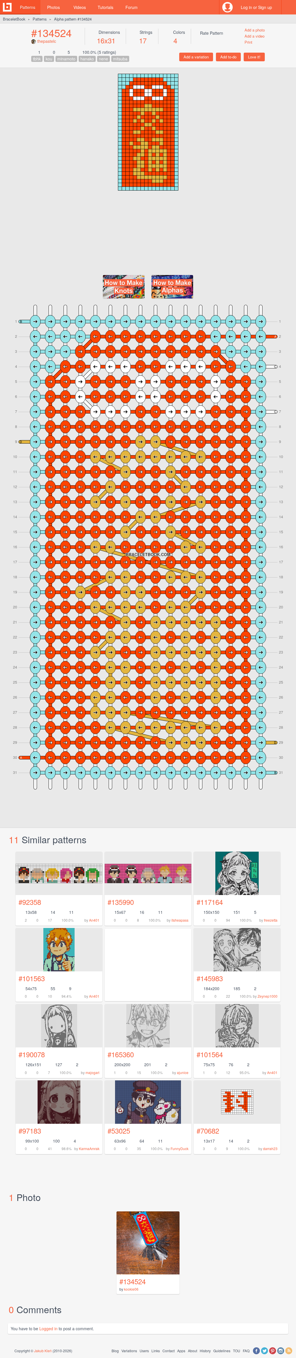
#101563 (31, 978)
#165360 (121, 1054)
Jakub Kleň (43, 1350)
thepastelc (46, 41)
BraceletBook (14, 19)
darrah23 (270, 1148)
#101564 (210, 1054)
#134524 (51, 32)
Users (144, 1350)
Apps (181, 1350)
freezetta (271, 920)
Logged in (48, 1328)
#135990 (121, 902)
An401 (94, 920)
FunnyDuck (179, 1148)
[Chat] (289, 7)
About (192, 1350)
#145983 (210, 978)
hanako (87, 59)
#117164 (210, 902)
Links (155, 1350)
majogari (92, 1072)
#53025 (119, 1130)
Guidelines (221, 1350)
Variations (129, 1350)
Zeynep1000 (268, 996)
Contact (168, 1350)
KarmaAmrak (89, 1148)
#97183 (29, 1130)
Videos (79, 7)
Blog (115, 1350)
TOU (236, 1350)
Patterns (27, 7)
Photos (53, 7)
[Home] (7, 7)
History (205, 1350)
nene (103, 59)
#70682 (208, 1130)
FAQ (246, 1350)
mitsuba (120, 59)
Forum (131, 7)
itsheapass (179, 920)
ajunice (182, 1072)
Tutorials (105, 7)
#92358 (29, 902)
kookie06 (131, 1289)
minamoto (66, 59)
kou (49, 59)
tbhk (37, 59)
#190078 (31, 1054)
